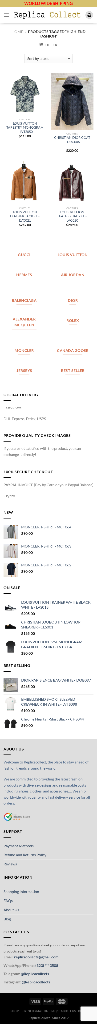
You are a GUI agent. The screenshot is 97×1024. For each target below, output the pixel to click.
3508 (53, 965)
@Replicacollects (35, 973)
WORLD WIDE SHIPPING (48, 3)
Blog (7, 919)
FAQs (8, 900)
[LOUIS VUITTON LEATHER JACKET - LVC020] (72, 182)
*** (47, 965)
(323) (40, 965)
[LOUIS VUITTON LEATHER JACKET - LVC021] (25, 182)
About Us (11, 909)
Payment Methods (19, 845)
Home (17, 31)
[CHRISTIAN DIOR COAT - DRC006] (72, 101)
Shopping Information (21, 891)
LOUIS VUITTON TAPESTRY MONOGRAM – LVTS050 (25, 128)
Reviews (10, 864)
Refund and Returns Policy (25, 854)
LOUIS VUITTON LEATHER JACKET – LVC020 (72, 216)
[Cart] (89, 15)
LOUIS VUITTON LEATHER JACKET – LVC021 (25, 216)
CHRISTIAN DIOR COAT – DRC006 (72, 140)
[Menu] (6, 15)
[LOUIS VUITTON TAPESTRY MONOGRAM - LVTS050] (25, 94)
